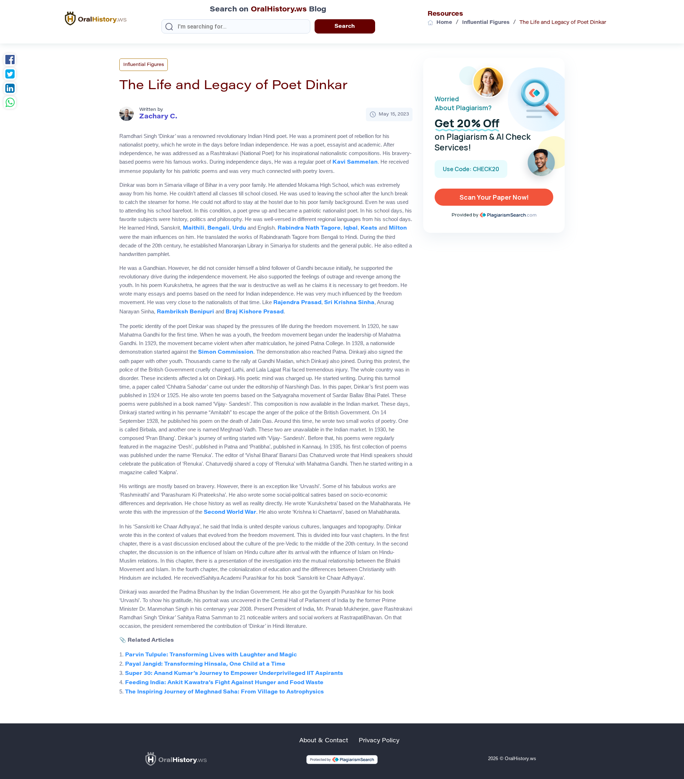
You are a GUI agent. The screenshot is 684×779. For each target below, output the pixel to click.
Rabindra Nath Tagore (309, 228)
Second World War (230, 512)
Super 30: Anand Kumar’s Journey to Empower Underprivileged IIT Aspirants (234, 673)
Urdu (239, 228)
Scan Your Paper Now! (494, 197)
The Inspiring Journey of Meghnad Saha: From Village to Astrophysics (224, 692)
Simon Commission (225, 352)
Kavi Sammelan (355, 162)
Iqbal (350, 228)
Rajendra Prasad (297, 303)
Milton (398, 228)
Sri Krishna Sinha (349, 303)
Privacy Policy (379, 741)
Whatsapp (10, 103)
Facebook (10, 60)
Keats (369, 228)
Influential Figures (143, 64)
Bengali (218, 228)
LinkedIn (10, 89)
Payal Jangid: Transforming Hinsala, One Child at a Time (205, 664)
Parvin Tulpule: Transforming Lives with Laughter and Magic (211, 655)
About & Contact (323, 741)
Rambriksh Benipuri (185, 312)
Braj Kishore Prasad (255, 312)
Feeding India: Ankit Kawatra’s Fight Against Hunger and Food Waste (224, 683)
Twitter (10, 75)
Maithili (193, 228)
